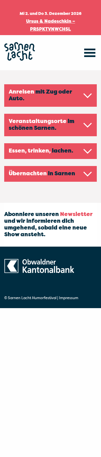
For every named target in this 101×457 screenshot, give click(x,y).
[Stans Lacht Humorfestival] (19, 52)
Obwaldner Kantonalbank (39, 270)
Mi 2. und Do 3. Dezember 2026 (51, 14)
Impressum (68, 298)
